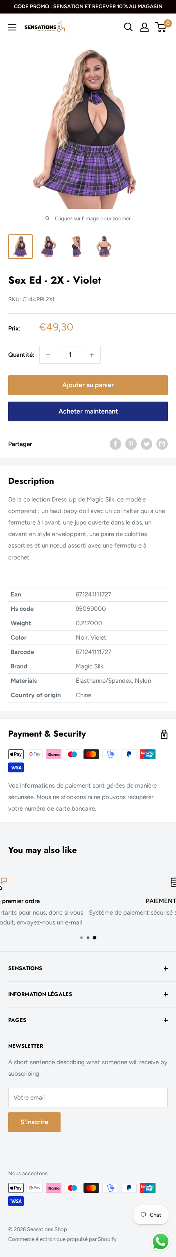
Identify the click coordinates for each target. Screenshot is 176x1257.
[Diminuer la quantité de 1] (48, 354)
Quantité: (21, 354)
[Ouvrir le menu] (12, 27)
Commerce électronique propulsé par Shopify (62, 1239)
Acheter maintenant (88, 411)
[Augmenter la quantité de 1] (91, 354)
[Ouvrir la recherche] (128, 27)
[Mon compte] (144, 27)
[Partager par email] (162, 444)
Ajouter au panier (88, 385)
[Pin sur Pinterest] (131, 444)
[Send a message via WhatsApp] (160, 1241)
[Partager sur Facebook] (115, 444)
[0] (161, 27)
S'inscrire (34, 1122)
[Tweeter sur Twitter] (146, 444)
